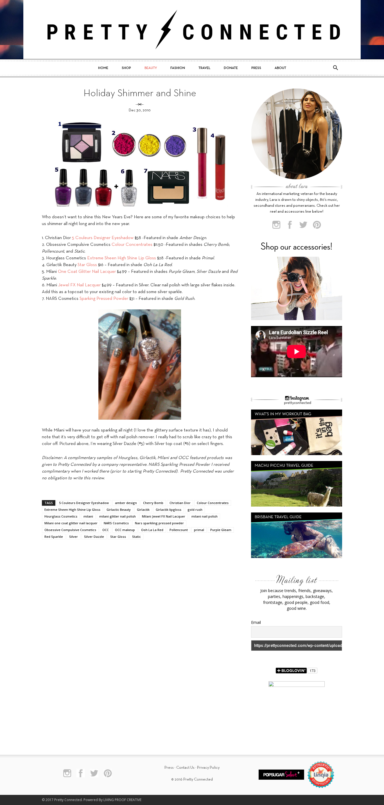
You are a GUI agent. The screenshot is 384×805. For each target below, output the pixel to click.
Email (256, 622)
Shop (126, 68)
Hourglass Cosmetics (60, 516)
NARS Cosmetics (116, 523)
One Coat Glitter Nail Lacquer (87, 272)
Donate (231, 68)
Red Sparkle (53, 536)
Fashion (177, 68)
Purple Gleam (220, 530)
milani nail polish (204, 516)
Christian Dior (180, 503)
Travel (204, 68)
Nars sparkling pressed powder (159, 523)
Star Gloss (87, 265)
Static (136, 536)
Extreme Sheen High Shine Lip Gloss (121, 258)
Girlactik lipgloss (168, 509)
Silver (73, 536)
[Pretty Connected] (192, 29)
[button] (335, 68)
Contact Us (185, 768)
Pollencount (179, 530)
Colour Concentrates (132, 245)
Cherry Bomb (153, 503)
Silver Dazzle (94, 536)
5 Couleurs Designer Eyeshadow (103, 238)
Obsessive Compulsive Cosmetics (70, 530)
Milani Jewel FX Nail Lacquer (163, 516)
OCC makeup (125, 530)
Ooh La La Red (152, 530)
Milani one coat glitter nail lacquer (71, 523)
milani (88, 516)
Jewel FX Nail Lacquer (79, 285)
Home (103, 68)
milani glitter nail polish (117, 516)
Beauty (150, 68)
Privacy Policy (208, 768)
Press (256, 68)
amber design (126, 503)
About (280, 68)
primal (199, 530)
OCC (105, 530)
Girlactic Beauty (119, 509)
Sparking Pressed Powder (104, 299)
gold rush (195, 509)
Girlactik (143, 509)
